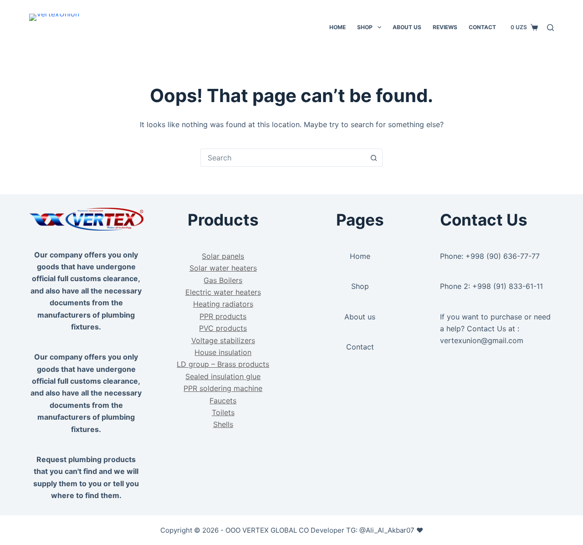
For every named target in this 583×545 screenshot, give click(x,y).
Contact (482, 27)
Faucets (223, 400)
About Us (407, 27)
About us (359, 316)
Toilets (223, 412)
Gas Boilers (223, 280)
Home (337, 27)
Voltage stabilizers (223, 340)
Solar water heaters (223, 267)
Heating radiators (223, 303)
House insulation (222, 352)
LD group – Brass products (223, 364)
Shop (365, 27)
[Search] (550, 27)
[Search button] (373, 157)
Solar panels (223, 256)
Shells (223, 424)
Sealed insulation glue (223, 376)
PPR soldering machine (223, 388)
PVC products (223, 328)
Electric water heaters (223, 292)
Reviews (445, 27)
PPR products (222, 316)
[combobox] (283, 158)
